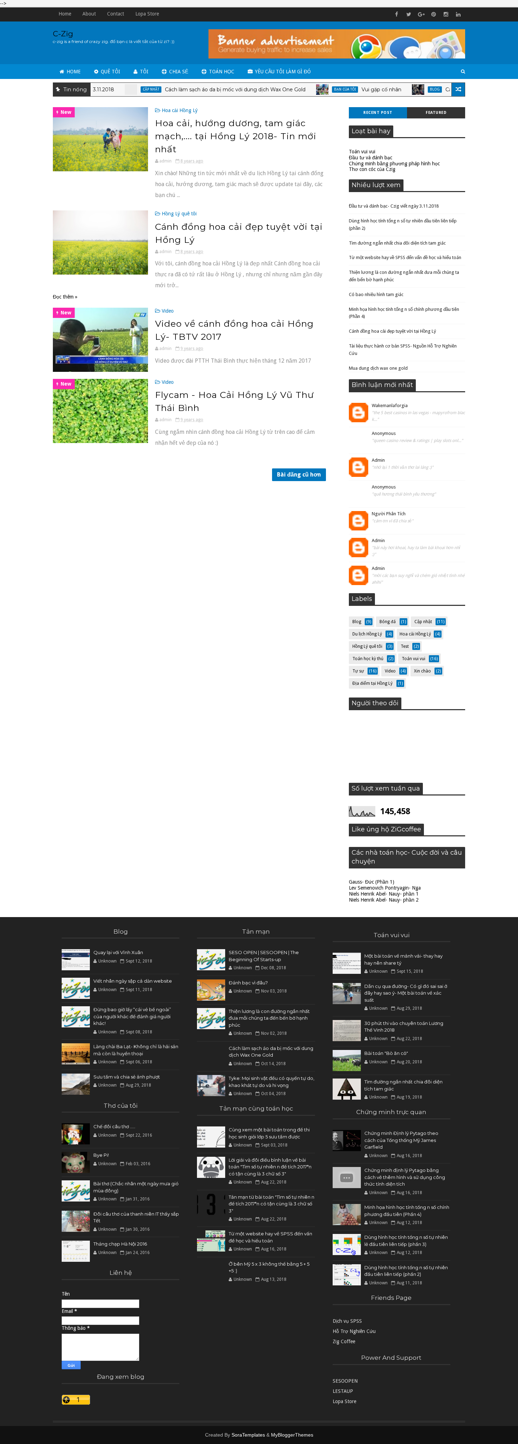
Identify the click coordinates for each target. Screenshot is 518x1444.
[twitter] (408, 14)
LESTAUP (343, 1391)
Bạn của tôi (317, 89)
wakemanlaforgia (390, 405)
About (89, 14)
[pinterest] (433, 14)
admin (378, 460)
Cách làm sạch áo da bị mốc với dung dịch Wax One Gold (207, 89)
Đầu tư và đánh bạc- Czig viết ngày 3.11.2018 (394, 206)
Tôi (143, 71)
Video (168, 311)
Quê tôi (109, 71)
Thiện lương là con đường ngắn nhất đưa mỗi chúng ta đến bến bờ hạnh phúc (269, 1018)
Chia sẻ (178, 71)
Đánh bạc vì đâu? (248, 982)
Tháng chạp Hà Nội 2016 (120, 1244)
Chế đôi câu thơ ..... (114, 1126)
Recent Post (378, 112)
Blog (407, 89)
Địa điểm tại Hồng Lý (372, 683)
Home (64, 14)
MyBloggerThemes (292, 1435)
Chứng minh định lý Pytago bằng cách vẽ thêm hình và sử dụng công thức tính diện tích (404, 1177)
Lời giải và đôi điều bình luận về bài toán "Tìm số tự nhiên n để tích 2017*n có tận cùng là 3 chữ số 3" (270, 1166)
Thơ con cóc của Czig (372, 169)
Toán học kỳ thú (367, 658)
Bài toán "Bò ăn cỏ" (386, 1053)
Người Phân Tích (389, 513)
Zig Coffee (344, 1341)
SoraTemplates (248, 1435)
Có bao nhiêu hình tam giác (376, 294)
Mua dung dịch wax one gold (378, 368)
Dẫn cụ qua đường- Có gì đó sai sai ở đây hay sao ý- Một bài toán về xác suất (405, 993)
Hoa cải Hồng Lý (180, 110)
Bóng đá (388, 621)
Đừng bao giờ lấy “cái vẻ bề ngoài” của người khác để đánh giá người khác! (132, 1016)
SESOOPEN (345, 1381)
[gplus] (421, 14)
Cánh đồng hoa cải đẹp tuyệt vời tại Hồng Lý (392, 331)
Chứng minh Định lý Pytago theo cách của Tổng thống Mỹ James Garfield (401, 1140)
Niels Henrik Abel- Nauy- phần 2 (384, 900)
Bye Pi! (101, 1155)
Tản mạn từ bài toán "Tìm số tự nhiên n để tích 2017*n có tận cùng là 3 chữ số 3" (271, 1203)
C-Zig (63, 33)
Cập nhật (123, 89)
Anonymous (384, 433)
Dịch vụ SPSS (347, 1321)
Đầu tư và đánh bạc (370, 157)
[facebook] (396, 14)
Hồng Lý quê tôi (179, 213)
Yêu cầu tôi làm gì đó (282, 71)
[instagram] (445, 14)
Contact (115, 14)
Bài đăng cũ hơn (299, 474)
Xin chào (422, 671)
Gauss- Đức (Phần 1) (371, 882)
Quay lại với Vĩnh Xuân (118, 952)
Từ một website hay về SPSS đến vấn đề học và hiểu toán (405, 257)
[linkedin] (458, 14)
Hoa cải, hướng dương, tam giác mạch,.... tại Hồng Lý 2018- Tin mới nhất (235, 136)
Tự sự (358, 671)
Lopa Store (147, 14)
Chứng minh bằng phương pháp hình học (394, 163)
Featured (436, 112)
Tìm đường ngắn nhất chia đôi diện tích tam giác (397, 243)
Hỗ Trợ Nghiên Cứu (354, 1331)
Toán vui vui (362, 151)
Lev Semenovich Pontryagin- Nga (385, 888)
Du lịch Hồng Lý (367, 634)
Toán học (221, 71)
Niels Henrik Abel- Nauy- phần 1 (384, 894)
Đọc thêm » (65, 297)
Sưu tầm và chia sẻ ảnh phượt (126, 1077)
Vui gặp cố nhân (353, 89)
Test (405, 646)
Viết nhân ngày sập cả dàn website (132, 981)
